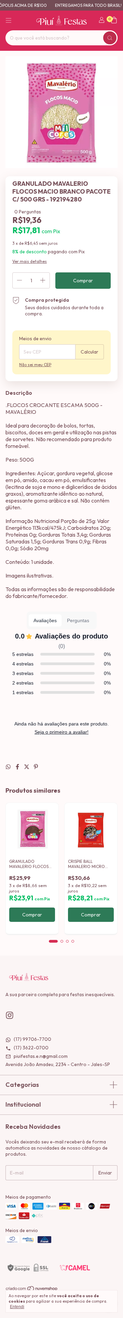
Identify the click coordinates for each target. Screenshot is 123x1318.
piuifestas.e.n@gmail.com (40, 1056)
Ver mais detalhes (29, 261)
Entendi (17, 1306)
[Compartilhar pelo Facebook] (18, 766)
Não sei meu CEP (35, 364)
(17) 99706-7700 (32, 1039)
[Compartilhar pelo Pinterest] (36, 766)
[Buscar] (110, 37)
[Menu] (8, 20)
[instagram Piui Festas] (9, 1015)
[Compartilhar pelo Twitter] (27, 766)
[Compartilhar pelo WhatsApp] (8, 766)
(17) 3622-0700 (31, 1048)
